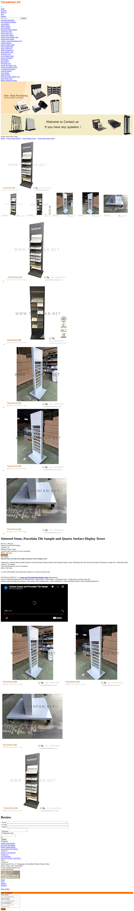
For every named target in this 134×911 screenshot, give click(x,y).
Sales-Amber (5, 889)
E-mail (3, 825)
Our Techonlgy (6, 856)
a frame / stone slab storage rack (11, 41)
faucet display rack (7, 52)
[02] (22, 878)
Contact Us (4, 854)
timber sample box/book (9, 80)
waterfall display (6, 71)
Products (4, 885)
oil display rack (6, 54)
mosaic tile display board (9, 67)
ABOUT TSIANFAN (8, 853)
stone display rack (7, 33)
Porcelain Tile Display (8, 845)
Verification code (7, 833)
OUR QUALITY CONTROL (11, 858)
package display (6, 43)
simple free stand (6, 31)
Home (3, 138)
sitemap (3, 16)
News (3, 882)
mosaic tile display (7, 58)
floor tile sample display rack (10, 77)
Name (3, 822)
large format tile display (8, 22)
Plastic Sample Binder (8, 847)
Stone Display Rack (29, 138)
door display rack (6, 78)
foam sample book (7, 46)
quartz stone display (7, 35)
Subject (4, 827)
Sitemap (3, 883)
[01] (10, 878)
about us (3, 12)
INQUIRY (4, 555)
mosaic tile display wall (8, 65)
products (3, 10)
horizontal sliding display (9, 30)
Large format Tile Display (9, 849)
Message (4, 831)
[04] (29, 878)
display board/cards (7, 50)
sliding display (5, 26)
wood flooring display (8, 69)
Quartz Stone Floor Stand (46, 138)
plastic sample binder (8, 45)
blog (2, 14)
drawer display (6, 28)
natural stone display (7, 39)
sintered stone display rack (9, 37)
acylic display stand (7, 56)
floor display (5, 60)
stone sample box (6, 48)
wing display (5, 24)
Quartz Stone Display (14, 138)
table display (5, 62)
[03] (25, 878)
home (3, 9)
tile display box (6, 63)
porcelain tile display (7, 20)
